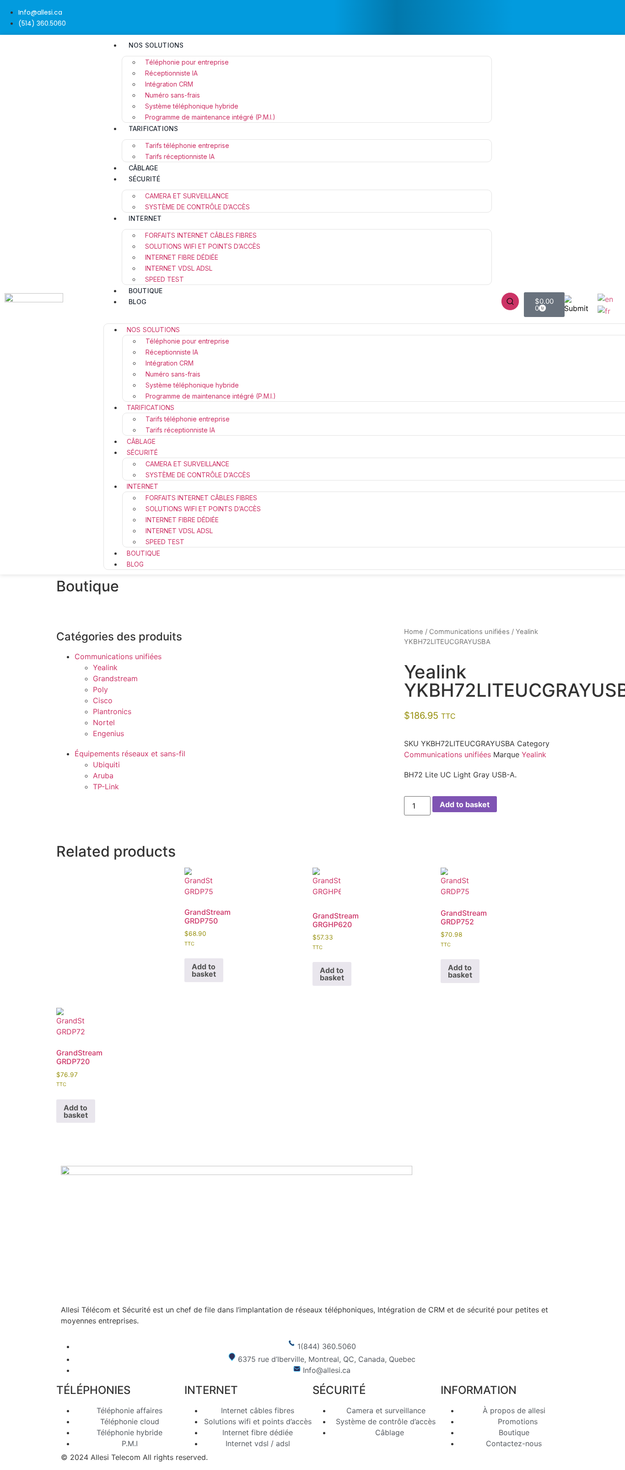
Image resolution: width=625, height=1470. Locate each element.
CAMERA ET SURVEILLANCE (187, 196)
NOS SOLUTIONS (156, 45)
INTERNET (145, 218)
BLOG (138, 302)
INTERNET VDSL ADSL (178, 268)
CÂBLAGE (143, 168)
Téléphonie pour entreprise (187, 62)
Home (413, 632)
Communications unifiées (118, 656)
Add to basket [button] (204, 970)
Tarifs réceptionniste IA (180, 156)
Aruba (103, 775)
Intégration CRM (169, 84)
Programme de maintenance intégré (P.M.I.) (210, 117)
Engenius (108, 733)
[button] (297, 312)
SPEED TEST (164, 279)
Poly (100, 689)
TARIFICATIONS (153, 128)
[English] (606, 298)
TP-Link (106, 786)
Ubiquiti (106, 764)
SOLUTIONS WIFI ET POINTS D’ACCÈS (202, 246)
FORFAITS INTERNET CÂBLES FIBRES (201, 235)
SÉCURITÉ (145, 179)
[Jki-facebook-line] (585, 16)
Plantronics (112, 711)
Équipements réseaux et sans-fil (130, 753)
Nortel (104, 722)
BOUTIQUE (146, 291)
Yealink (105, 667)
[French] (604, 310)
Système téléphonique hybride (191, 106)
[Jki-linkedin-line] (613, 16)
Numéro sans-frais (172, 95)
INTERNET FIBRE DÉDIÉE (181, 257)
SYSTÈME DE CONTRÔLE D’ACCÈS (197, 207)
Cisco (103, 700)
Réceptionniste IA (171, 73)
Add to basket (465, 804)
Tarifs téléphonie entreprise (187, 145)
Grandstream (115, 678)
